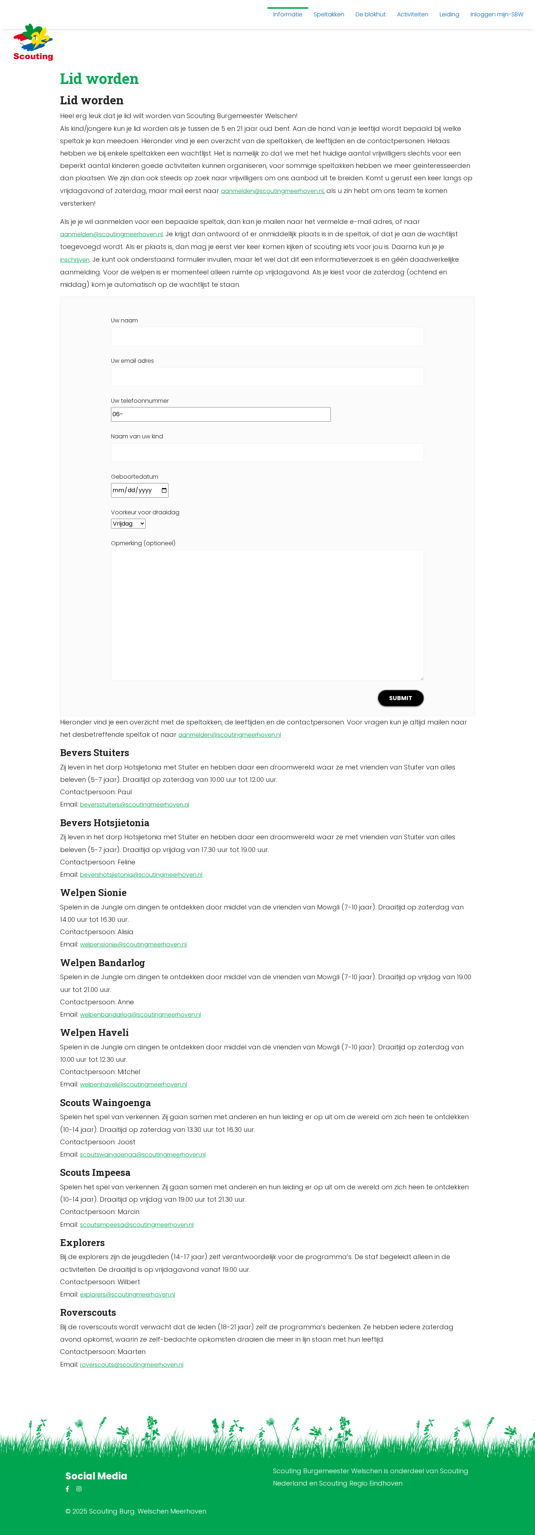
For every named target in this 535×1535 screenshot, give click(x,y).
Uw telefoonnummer (140, 401)
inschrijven (75, 260)
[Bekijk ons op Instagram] (79, 1489)
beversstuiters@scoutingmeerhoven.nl (134, 804)
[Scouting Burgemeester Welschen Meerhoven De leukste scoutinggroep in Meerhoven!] (33, 42)
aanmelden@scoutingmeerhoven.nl (272, 191)
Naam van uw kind (137, 436)
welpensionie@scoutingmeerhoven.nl (133, 944)
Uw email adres (132, 361)
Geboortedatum (134, 477)
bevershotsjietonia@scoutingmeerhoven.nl (141, 875)
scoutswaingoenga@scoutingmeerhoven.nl (143, 1154)
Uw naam (124, 320)
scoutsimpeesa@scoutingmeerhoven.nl (137, 1225)
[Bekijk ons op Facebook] (67, 1489)
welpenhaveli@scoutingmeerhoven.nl (133, 1084)
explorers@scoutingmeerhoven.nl (127, 1294)
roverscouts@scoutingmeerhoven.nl (131, 1365)
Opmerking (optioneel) (143, 543)
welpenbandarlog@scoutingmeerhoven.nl (140, 1014)
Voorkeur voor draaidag (145, 512)
